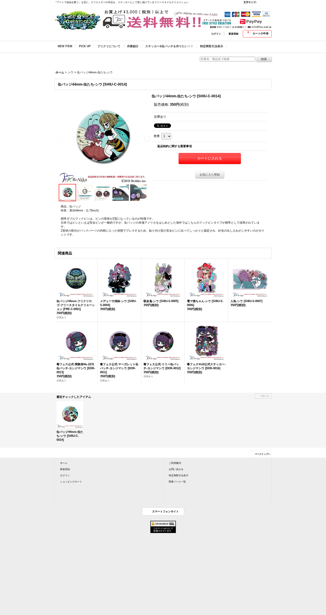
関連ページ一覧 (177, 481)
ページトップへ (262, 454)
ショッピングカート (71, 481)
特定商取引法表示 (178, 475)
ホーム (63, 463)
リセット (264, 396)
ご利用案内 (175, 463)
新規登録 (233, 33)
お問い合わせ (176, 469)
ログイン (216, 33)
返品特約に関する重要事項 (174, 146)
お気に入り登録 (210, 174)
